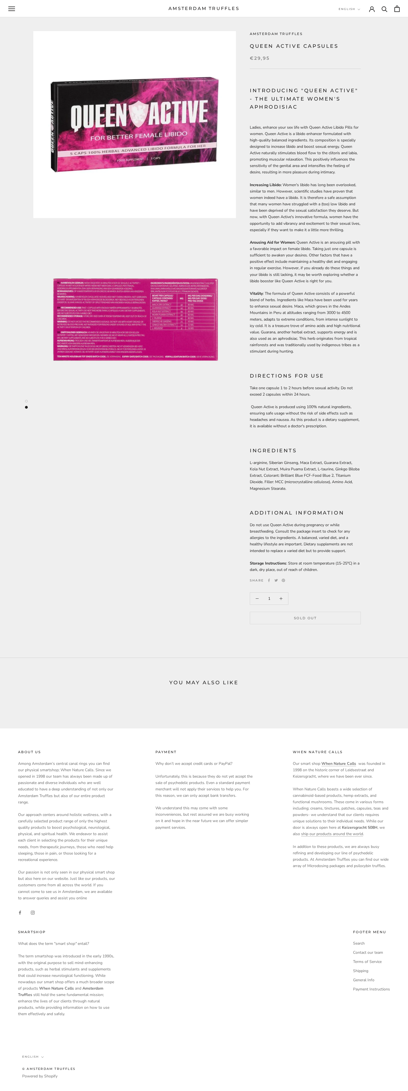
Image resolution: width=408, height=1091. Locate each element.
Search (359, 943)
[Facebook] (269, 580)
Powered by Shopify (39, 1076)
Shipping (360, 970)
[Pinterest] (283, 580)
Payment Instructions (371, 989)
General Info (363, 980)
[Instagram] (33, 912)
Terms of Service (367, 961)
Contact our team (368, 952)
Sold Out (305, 618)
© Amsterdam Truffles (48, 1069)
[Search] (384, 9)
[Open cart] (397, 9)
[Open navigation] (11, 8)
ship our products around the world (332, 834)
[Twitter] (276, 580)
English (347, 9)
